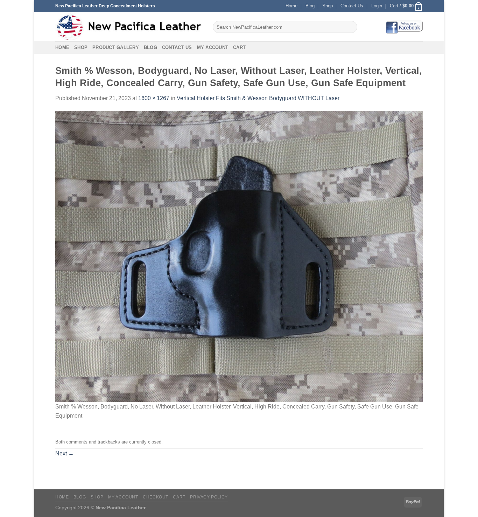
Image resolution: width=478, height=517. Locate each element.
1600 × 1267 (153, 98)
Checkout (155, 497)
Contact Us (351, 5)
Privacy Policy (209, 497)
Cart (239, 47)
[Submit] (351, 27)
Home (291, 5)
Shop (327, 5)
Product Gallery (115, 47)
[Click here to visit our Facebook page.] (404, 26)
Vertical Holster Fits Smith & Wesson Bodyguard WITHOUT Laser (258, 98)
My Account (213, 47)
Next (64, 453)
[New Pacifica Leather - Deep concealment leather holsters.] (128, 27)
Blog (310, 5)
